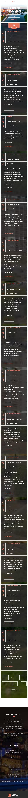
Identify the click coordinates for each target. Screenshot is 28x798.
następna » (14, 689)
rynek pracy (14, 757)
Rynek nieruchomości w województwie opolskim (14, 734)
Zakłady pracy (14, 771)
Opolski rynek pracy (14, 774)
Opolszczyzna (14, 769)
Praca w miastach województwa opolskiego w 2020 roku (14, 720)
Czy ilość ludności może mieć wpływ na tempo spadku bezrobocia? (14, 725)
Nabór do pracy (14, 750)
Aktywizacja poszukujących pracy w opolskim (14, 729)
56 (23, 683)
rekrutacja (14, 776)
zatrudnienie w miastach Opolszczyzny (14, 781)
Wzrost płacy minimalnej (14, 737)
